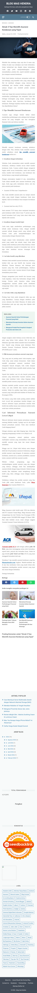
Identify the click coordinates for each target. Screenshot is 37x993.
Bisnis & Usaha (15, 894)
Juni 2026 (11, 746)
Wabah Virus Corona (9, 966)
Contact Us (5, 983)
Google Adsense (28, 912)
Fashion (22, 905)
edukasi (28, 901)
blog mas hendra (18, 3)
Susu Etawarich (24, 955)
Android (31, 891)
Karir (21, 927)
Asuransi (5, 894)
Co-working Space (8, 898)
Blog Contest (25, 894)
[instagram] (21, 11)
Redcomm (6, 952)
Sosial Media (6, 955)
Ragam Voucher (22, 948)
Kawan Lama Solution (9, 930)
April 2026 (11, 752)
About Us (8, 980)
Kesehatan (21, 930)
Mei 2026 (10, 749)
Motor (24, 937)
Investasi (5, 927)
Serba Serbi (21, 952)
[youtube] (16, 11)
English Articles (7, 905)
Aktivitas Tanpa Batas (20, 891)
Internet (17, 919)
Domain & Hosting (8, 901)
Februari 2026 (12, 758)
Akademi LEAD (7, 891)
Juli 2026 (10, 743)
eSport (16, 905)
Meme (18, 937)
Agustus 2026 (12, 740)
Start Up (15, 955)
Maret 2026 (11, 755)
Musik (29, 937)
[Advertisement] (16, 774)
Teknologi (6, 959)
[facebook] (7, 11)
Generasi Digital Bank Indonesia (12, 912)
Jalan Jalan (14, 927)
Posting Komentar (23, 34)
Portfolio (30, 983)
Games (23, 909)
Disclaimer (14, 983)
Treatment (12, 963)
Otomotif (22, 944)
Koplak (20, 934)
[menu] (3, 17)
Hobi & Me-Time (7, 916)
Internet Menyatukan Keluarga (12, 923)
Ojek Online (25, 941)
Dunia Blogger (20, 901)
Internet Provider (28, 923)
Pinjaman (6, 948)
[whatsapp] (31, 582)
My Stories (17, 941)
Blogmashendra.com (8, 562)
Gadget (16, 909)
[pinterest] (30, 11)
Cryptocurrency (20, 898)
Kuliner (27, 934)
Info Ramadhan (7, 919)
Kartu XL (27, 927)
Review (13, 952)
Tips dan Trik (14, 959)
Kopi (14, 934)
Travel (5, 963)
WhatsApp (20, 966)
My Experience (7, 941)
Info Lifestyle (26, 916)
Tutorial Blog (21, 963)
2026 (7, 737)
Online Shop (14, 944)
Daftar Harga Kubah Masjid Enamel (16, 726)
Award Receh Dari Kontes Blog (21, 980)
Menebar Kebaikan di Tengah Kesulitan (17, 705)
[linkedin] (25, 11)
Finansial (30, 905)
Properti (13, 948)
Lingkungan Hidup (8, 937)
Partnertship (22, 983)
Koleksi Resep (7, 934)
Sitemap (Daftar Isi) (18, 986)
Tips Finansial (25, 959)
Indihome (17, 916)
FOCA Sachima (7, 909)
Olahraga (6, 944)
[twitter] (12, 11)
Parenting (30, 944)
